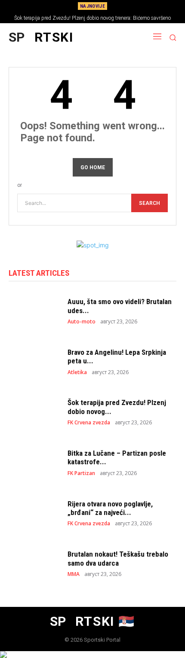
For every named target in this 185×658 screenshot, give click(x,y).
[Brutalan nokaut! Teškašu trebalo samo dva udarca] (34, 563)
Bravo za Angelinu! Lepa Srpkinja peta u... (117, 356)
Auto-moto (82, 321)
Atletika (77, 372)
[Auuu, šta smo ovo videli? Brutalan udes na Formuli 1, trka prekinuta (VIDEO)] (34, 311)
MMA (74, 574)
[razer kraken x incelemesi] (92, 654)
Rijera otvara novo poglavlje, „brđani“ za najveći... (110, 508)
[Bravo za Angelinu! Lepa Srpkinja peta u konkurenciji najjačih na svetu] (34, 361)
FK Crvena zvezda (89, 422)
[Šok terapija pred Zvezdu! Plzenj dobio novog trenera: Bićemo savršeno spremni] (34, 412)
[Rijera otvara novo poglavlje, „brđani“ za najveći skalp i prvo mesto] (34, 513)
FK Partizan (81, 473)
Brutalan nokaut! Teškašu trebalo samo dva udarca (118, 558)
